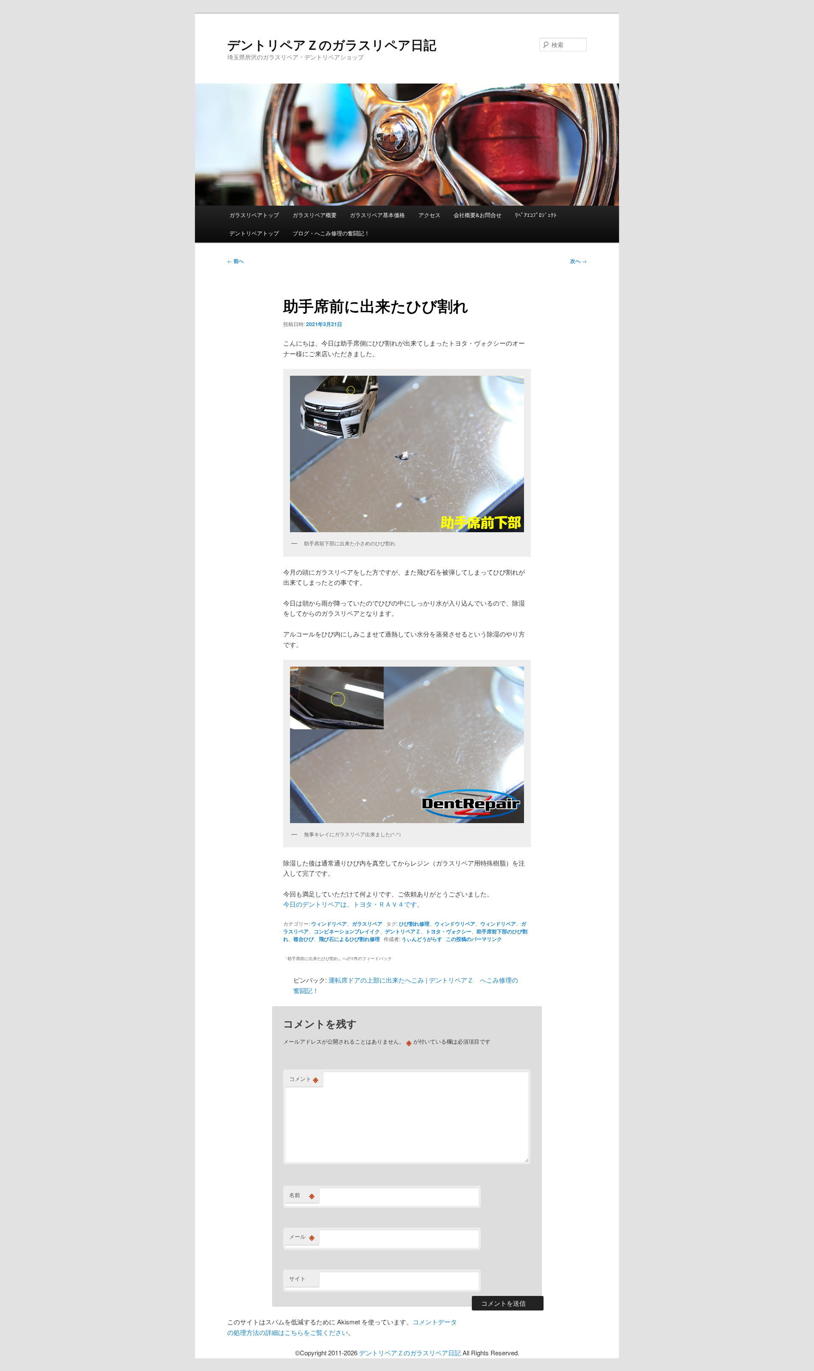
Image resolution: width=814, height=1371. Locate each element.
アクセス (429, 215)
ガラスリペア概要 (315, 215)
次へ (578, 261)
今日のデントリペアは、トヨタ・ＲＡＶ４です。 (353, 903)
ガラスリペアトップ (254, 215)
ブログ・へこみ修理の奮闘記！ (331, 233)
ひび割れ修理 (414, 923)
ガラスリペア (367, 923)
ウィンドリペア (329, 923)
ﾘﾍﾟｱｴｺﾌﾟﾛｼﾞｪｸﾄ (536, 215)
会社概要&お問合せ (478, 215)
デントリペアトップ (254, 233)
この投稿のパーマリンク (474, 939)
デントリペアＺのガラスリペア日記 (331, 44)
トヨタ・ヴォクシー (448, 931)
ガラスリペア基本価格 (377, 215)
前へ (235, 261)
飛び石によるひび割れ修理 (349, 939)
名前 (302, 1195)
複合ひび (303, 939)
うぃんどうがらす (421, 939)
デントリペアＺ (403, 931)
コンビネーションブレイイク (347, 931)
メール (302, 1236)
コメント (303, 1079)
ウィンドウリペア (455, 923)
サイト (297, 1278)
